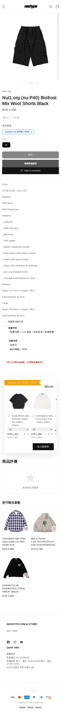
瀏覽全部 (49, 386)
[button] (3, 6)
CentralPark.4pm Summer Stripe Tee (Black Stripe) (21, 420)
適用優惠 (6, 125)
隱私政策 (30, 707)
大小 (4, 139)
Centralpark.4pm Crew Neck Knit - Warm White (44, 419)
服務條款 (22, 707)
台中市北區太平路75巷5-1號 (20, 667)
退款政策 (38, 707)
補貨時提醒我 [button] (30, 163)
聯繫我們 (11, 654)
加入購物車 (43, 446)
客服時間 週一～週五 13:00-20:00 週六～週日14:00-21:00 (29, 662)
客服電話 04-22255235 (18, 657)
